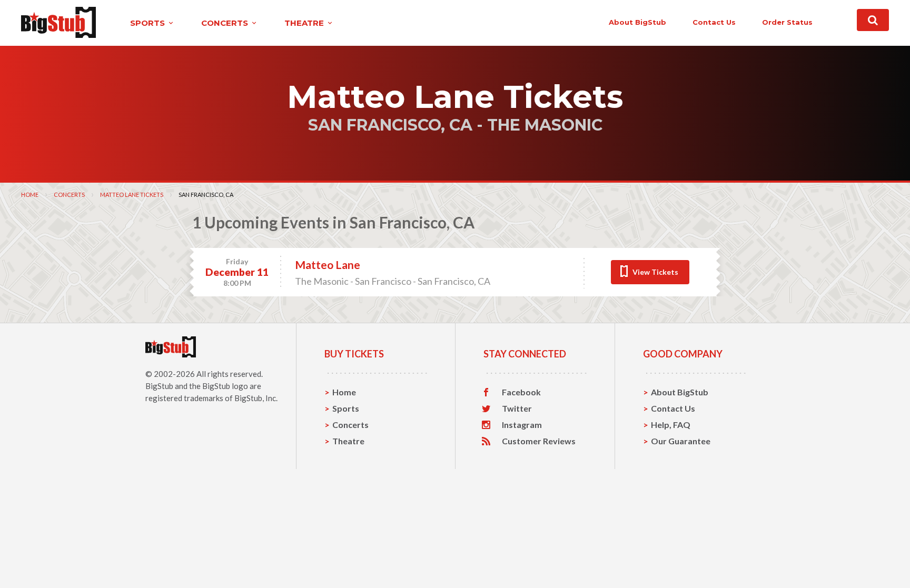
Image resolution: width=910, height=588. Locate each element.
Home (29, 194)
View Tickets (655, 271)
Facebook (521, 392)
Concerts (69, 194)
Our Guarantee (680, 441)
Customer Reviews (539, 441)
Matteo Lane (327, 264)
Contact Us (673, 408)
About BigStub (637, 22)
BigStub (159, 386)
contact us (714, 22)
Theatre (348, 441)
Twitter (517, 408)
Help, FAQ (670, 425)
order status (787, 22)
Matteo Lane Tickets (131, 194)
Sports (345, 408)
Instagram (522, 425)
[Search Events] (873, 20)
